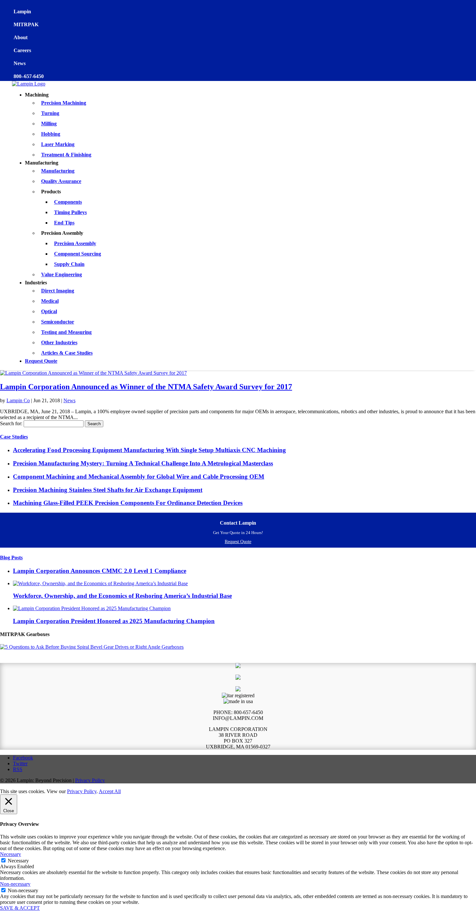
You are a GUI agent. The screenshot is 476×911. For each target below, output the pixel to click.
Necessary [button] (10, 854)
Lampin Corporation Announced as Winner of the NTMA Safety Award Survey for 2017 (146, 386)
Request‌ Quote (238, 541)
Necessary (18, 860)
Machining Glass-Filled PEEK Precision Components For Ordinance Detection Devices (128, 502)
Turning (50, 113)
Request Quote (41, 361)
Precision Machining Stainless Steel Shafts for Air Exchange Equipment (107, 489)
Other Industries (59, 342)
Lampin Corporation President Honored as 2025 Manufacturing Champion (114, 621)
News (69, 400)
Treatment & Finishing (66, 154)
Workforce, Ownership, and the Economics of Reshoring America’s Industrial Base (122, 595)
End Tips (64, 222)
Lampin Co (18, 400)
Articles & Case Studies (67, 353)
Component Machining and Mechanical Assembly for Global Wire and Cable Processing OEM (138, 476)
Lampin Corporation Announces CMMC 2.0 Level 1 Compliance (99, 570)
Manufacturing (57, 171)
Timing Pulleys (70, 212)
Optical (49, 311)
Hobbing (50, 134)
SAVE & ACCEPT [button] (20, 908)
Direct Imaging (57, 290)
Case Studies (14, 436)
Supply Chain (69, 264)
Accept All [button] (110, 791)
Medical (50, 301)
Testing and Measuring (66, 332)
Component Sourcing (77, 253)
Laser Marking (57, 144)
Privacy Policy (90, 780)
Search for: (11, 423)
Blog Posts (11, 557)
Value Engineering (61, 274)
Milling (49, 123)
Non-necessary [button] (15, 884)
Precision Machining (63, 103)
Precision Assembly (75, 243)
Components (68, 202)
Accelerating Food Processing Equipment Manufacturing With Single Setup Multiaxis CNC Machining (149, 450)
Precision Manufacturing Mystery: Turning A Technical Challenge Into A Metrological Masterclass (143, 463)
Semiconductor (57, 322)
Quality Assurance (61, 181)
